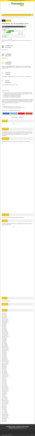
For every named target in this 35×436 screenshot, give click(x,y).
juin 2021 (3, 380)
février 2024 (4, 344)
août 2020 (3, 392)
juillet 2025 (3, 324)
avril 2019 (3, 409)
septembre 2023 (4, 350)
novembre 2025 (4, 320)
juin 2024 (3, 339)
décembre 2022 (4, 360)
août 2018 (3, 418)
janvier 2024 (4, 345)
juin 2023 (3, 353)
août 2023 (3, 351)
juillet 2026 (3, 313)
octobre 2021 (4, 377)
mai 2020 (3, 395)
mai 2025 (3, 327)
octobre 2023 (4, 349)
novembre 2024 (4, 334)
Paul (6, 39)
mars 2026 (3, 315)
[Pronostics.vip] (17, 4)
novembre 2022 (4, 361)
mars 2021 (3, 384)
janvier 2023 (4, 359)
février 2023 (4, 358)
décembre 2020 (4, 387)
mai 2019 (3, 408)
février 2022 (4, 372)
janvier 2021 (4, 386)
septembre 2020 (4, 391)
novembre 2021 (4, 375)
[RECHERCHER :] (28, 16)
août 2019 (3, 404)
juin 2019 (3, 407)
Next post (21, 117)
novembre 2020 (4, 388)
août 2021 (3, 378)
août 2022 (3, 365)
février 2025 (4, 330)
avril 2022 (3, 370)
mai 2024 (3, 340)
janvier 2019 (4, 413)
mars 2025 (3, 329)
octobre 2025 (4, 321)
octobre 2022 (4, 363)
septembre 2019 (4, 403)
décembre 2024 (4, 332)
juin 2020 (3, 394)
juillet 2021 (3, 379)
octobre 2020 (4, 389)
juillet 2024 (3, 338)
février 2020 (4, 397)
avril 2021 (3, 382)
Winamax (6, 110)
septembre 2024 (4, 336)
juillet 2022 (3, 366)
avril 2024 (3, 342)
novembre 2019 (4, 401)
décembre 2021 (4, 374)
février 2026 (4, 316)
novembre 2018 (4, 415)
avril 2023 (3, 356)
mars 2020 (3, 396)
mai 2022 (3, 368)
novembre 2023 (4, 347)
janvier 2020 (4, 399)
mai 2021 (3, 381)
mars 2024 (3, 343)
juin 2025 (3, 325)
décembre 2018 (4, 414)
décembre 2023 (4, 346)
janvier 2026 (4, 317)
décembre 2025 (4, 318)
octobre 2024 (4, 335)
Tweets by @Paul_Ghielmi (6, 300)
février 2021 (4, 385)
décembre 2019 (4, 400)
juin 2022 (3, 367)
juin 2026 (3, 314)
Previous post (14, 117)
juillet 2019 (3, 406)
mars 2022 (3, 371)
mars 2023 (3, 357)
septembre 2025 (4, 322)
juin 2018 (3, 421)
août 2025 (3, 323)
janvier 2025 (4, 331)
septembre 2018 (4, 417)
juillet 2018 (3, 420)
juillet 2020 (3, 393)
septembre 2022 (4, 364)
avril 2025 (3, 328)
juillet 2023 (3, 352)
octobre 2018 (4, 416)
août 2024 (3, 337)
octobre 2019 (4, 402)
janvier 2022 (4, 373)
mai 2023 (3, 354)
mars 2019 (3, 410)
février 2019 (4, 411)
